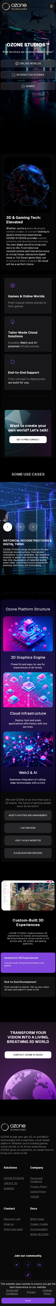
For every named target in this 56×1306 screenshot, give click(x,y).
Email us (9, 1224)
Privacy (31, 1292)
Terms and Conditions (36, 1180)
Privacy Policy (38, 1186)
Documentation (39, 1229)
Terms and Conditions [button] (12, 1292)
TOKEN (34, 1196)
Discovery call (12, 1219)
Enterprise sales (13, 1229)
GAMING (9, 1188)
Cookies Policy (47, 1292)
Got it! (28, 1300)
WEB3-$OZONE (39, 1234)
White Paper (37, 1219)
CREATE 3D (10, 1183)
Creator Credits (39, 1224)
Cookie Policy (38, 1191)
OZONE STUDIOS (14, 1178)
